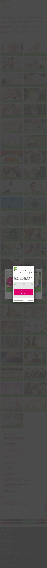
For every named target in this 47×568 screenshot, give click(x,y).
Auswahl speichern (23, 296)
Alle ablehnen (24, 293)
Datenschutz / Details (18, 300)
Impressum (30, 300)
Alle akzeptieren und (23, 290)
